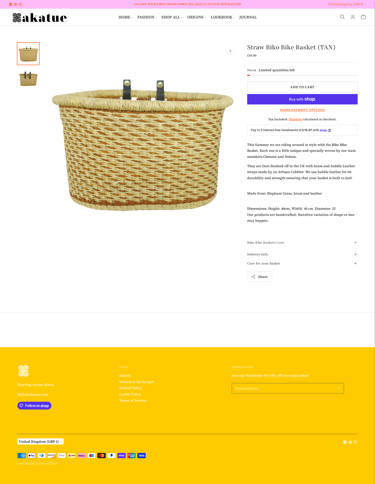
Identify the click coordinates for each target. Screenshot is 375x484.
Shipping (295, 119)
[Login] (353, 17)
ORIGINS (195, 17)
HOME (124, 17)
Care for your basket (263, 263)
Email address (246, 383)
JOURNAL (248, 17)
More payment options (302, 109)
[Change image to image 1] (28, 54)
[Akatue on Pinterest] (15, 4)
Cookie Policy (130, 394)
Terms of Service (132, 400)
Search (124, 375)
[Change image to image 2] (28, 78)
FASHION (145, 17)
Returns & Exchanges (136, 381)
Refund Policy (130, 387)
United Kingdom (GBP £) (345, 4)
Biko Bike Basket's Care (265, 242)
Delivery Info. (258, 254)
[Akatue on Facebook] (10, 4)
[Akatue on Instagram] (20, 4)
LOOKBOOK (221, 17)
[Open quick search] (342, 17)
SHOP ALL (170, 17)
